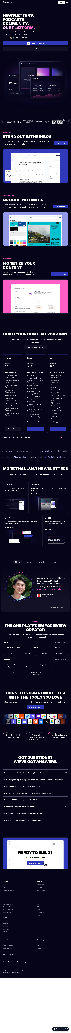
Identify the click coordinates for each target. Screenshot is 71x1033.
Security (39, 942)
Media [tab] (17, 562)
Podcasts (39, 887)
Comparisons (40, 912)
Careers (5, 887)
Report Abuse (41, 945)
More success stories (58, 607)
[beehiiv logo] (7, 2)
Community (40, 893)
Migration (39, 915)
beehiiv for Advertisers (9, 890)
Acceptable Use (7, 948)
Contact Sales (58, 438)
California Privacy (8, 945)
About (4, 884)
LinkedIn (5, 932)
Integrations (40, 895)
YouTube (5, 920)
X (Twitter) (6, 929)
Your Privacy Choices (43, 940)
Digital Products (41, 890)
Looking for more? (61, 642)
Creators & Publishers (9, 904)
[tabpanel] (35, 590)
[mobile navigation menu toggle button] (67, 2)
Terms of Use (6, 940)
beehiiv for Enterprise (9, 893)
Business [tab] (53, 562)
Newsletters (40, 884)
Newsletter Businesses (9, 907)
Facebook (5, 923)
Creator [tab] (28, 562)
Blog (38, 904)
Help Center (40, 907)
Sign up (61, 2)
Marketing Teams (7, 912)
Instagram (5, 926)
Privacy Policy (7, 942)
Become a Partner (8, 895)
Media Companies (8, 909)
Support (39, 909)
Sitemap (39, 948)
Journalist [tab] (40, 562)
